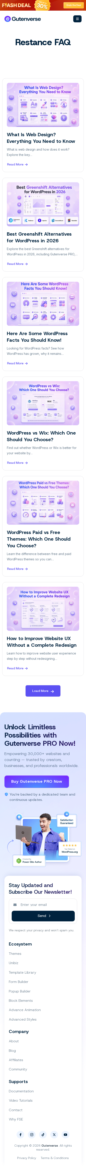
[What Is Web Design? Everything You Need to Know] (43, 105)
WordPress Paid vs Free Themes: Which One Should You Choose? (39, 539)
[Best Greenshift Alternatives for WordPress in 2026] (43, 204)
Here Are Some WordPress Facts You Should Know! (37, 336)
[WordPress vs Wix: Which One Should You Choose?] (43, 403)
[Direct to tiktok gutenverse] (43, 1134)
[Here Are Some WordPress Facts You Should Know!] (43, 304)
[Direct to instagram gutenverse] (32, 1134)
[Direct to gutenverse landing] (22, 19)
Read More (15, 164)
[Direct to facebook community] (20, 1134)
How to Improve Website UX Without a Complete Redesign (42, 641)
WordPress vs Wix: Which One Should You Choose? (41, 436)
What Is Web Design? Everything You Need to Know (41, 137)
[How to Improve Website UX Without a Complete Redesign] (43, 609)
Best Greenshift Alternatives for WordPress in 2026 (39, 237)
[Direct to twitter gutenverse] (54, 1134)
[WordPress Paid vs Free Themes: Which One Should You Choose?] (43, 503)
